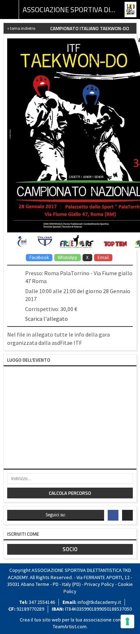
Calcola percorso (70, 493)
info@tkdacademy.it (99, 602)
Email (103, 257)
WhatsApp (67, 257)
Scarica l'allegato (46, 318)
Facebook (39, 257)
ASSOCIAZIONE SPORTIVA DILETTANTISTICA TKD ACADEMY (70, 9)
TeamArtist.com (70, 626)
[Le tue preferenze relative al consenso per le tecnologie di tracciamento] (127, 621)
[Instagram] (127, 515)
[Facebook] (113, 515)
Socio (70, 549)
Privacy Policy (99, 584)
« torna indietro (21, 28)
